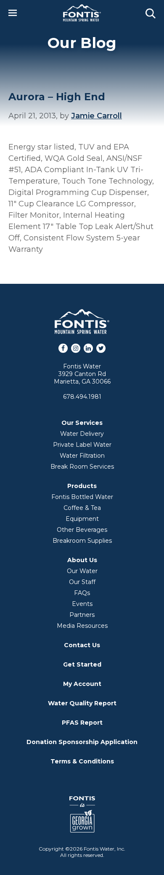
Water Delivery (82, 434)
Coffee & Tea (82, 508)
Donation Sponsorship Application (82, 742)
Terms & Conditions (82, 761)
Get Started (82, 664)
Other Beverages (82, 530)
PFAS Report (82, 722)
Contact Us (82, 645)
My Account (82, 684)
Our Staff (82, 582)
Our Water (82, 571)
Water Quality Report (82, 703)
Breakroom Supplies (82, 540)
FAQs (82, 593)
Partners (82, 615)
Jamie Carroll (96, 115)
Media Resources (82, 626)
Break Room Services (82, 466)
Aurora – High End (56, 97)
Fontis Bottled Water (82, 497)
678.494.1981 (82, 396)
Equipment (82, 519)
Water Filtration (82, 455)
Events (82, 604)
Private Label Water (82, 444)
